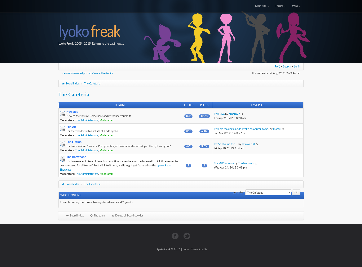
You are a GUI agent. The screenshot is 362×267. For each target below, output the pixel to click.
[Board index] (181, 31)
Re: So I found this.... (226, 144)
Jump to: (238, 192)
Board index (72, 83)
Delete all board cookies (129, 215)
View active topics (102, 73)
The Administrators (86, 120)
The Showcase (76, 157)
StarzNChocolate (224, 163)
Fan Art (71, 126)
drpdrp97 (234, 114)
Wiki (295, 6)
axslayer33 (248, 144)
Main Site (261, 6)
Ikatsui (277, 129)
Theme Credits (199, 249)
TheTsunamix (246, 163)
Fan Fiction (73, 141)
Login (297, 66)
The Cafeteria (92, 83)
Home (185, 249)
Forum (279, 6)
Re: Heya (219, 114)
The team (99, 215)
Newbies (72, 111)
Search (287, 66)
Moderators (107, 120)
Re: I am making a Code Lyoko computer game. (241, 129)
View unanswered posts (76, 73)
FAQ (277, 66)
